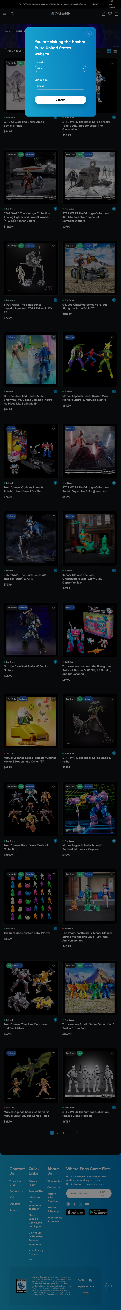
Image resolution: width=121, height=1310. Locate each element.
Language (41, 79)
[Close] (88, 33)
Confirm (60, 99)
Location (40, 62)
